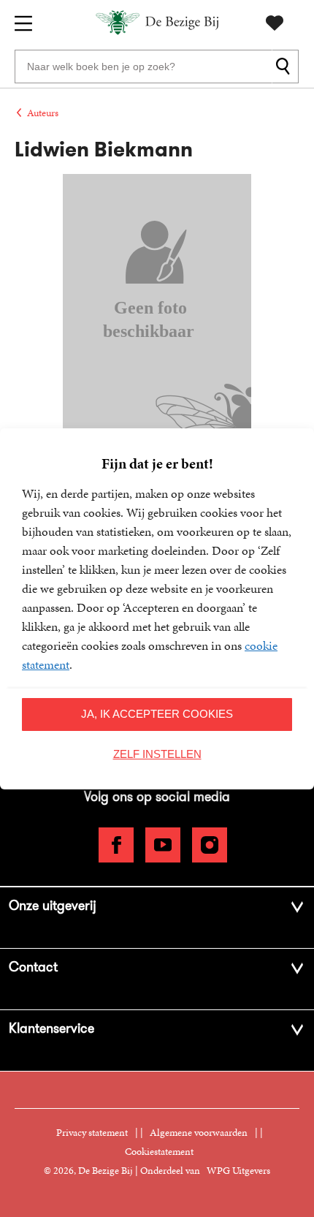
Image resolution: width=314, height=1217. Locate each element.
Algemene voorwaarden (199, 1133)
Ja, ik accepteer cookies (157, 714)
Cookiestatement (159, 1152)
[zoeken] (285, 66)
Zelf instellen (157, 754)
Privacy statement (92, 1133)
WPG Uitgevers (238, 1171)
